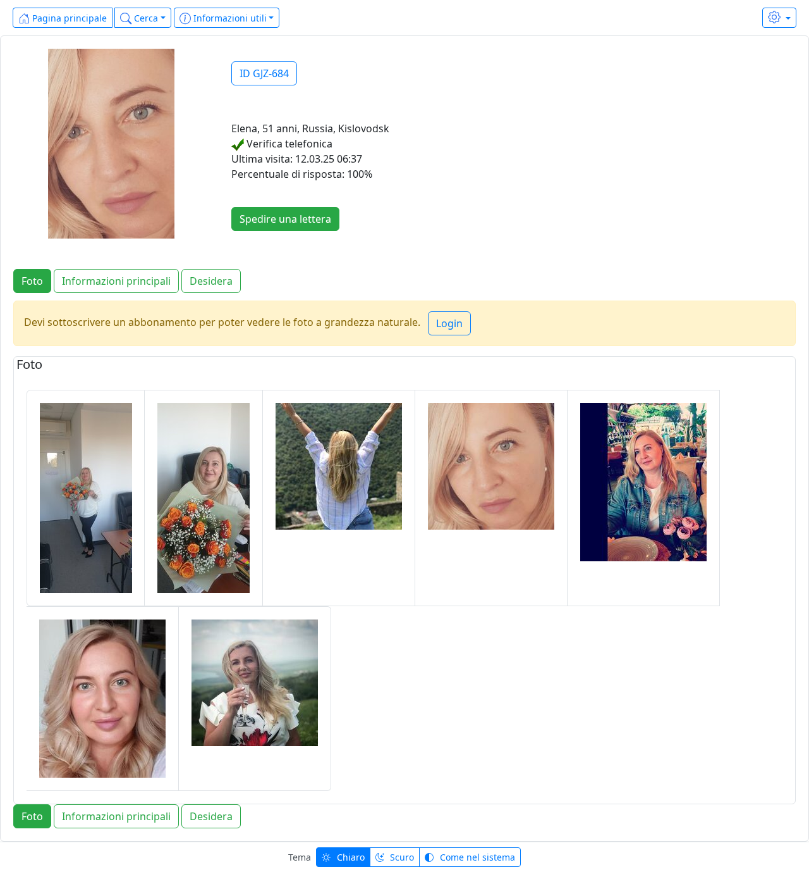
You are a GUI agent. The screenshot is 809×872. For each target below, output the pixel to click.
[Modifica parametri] (779, 18)
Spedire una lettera (285, 219)
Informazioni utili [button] (229, 18)
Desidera (211, 281)
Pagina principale (68, 18)
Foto (32, 281)
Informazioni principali (116, 281)
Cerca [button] (144, 18)
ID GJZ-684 (264, 73)
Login (449, 323)
